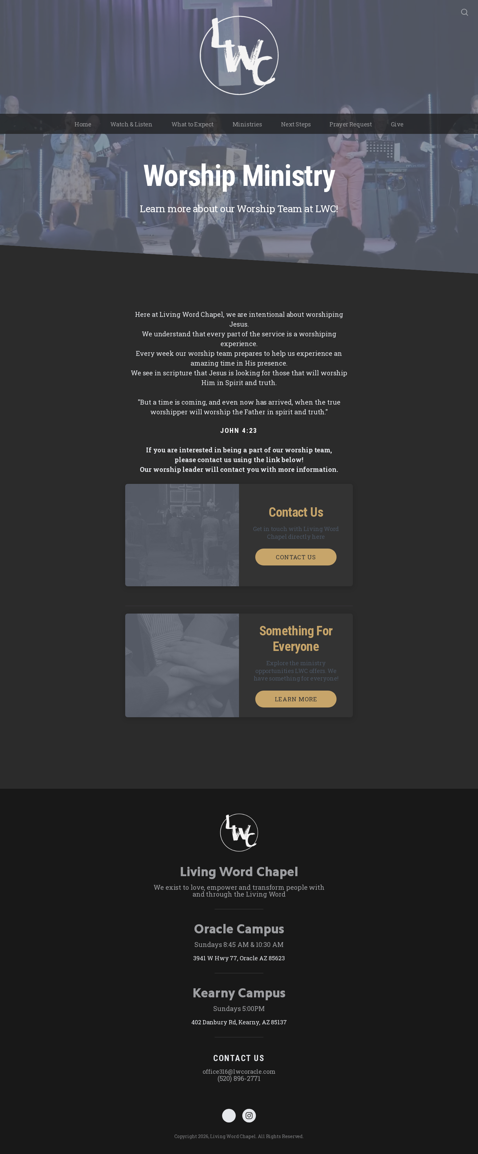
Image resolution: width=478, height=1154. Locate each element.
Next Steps (296, 124)
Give (397, 124)
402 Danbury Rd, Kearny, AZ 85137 (239, 1022)
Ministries (247, 124)
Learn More (296, 699)
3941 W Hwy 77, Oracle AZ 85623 (239, 958)
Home (82, 124)
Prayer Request (350, 124)
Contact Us (296, 557)
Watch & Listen (131, 124)
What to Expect (192, 124)
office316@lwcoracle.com (239, 1071)
